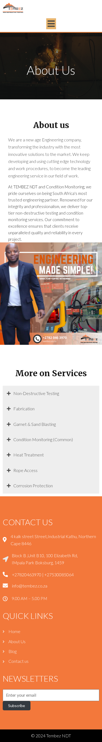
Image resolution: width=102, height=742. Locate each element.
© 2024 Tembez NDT (51, 735)
